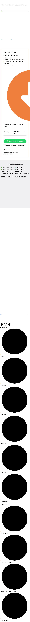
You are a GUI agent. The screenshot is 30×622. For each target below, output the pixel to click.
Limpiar (14, 133)
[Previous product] (1, 8)
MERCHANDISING (10, 5)
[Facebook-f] (1, 324)
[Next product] (4, 8)
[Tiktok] (9, 324)
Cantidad (6, 132)
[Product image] (7, 169)
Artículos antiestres (21, 5)
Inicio (2, 5)
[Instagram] (5, 324)
